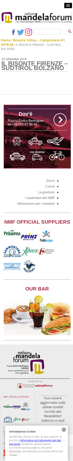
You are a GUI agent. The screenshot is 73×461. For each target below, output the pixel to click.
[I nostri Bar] (37, 334)
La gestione (46, 192)
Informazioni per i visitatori (36, 203)
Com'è (50, 186)
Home (6, 40)
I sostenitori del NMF (40, 198)
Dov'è (50, 181)
